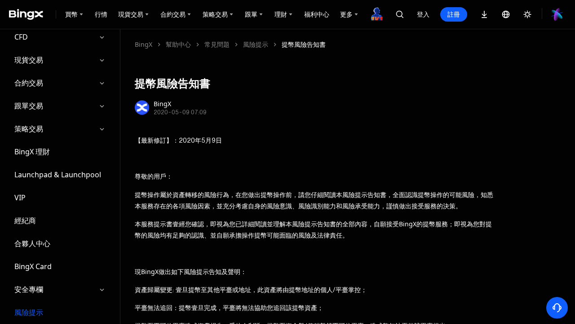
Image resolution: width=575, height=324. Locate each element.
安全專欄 (28, 289)
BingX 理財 (32, 152)
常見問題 (217, 44)
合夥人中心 (32, 243)
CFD (21, 37)
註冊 (453, 14)
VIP (20, 197)
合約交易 (28, 83)
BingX (143, 44)
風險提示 (28, 312)
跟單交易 (28, 106)
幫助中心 (178, 44)
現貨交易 (28, 60)
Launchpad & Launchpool (57, 175)
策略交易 (28, 129)
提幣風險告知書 (304, 44)
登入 (423, 14)
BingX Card (33, 266)
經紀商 (25, 220)
